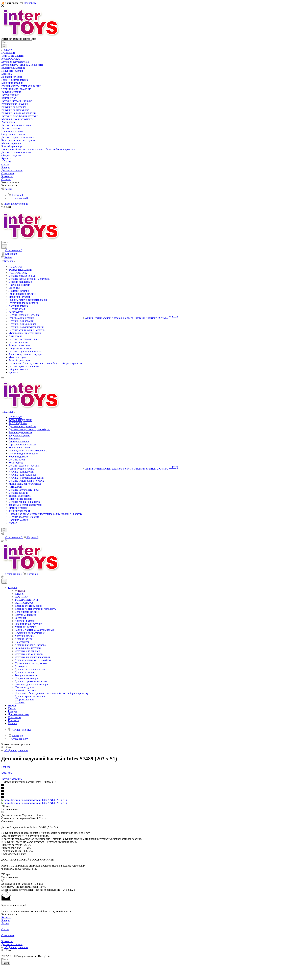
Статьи (5, 929)
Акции (5, 923)
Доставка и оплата (11, 944)
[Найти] (4, 46)
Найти (6, 963)
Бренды (5, 920)
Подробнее (30, 3)
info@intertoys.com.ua (16, 203)
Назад (21, 590)
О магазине (7, 935)
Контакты (7, 941)
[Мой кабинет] (2, 534)
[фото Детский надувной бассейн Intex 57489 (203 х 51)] (34, 800)
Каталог (19, 593)
